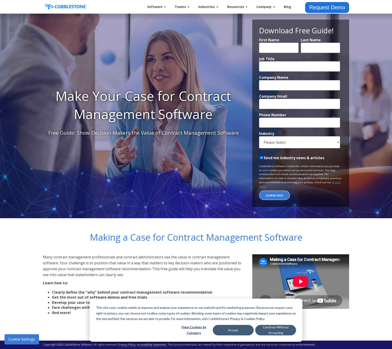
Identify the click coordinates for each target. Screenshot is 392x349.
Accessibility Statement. (152, 345)
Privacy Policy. (127, 345)
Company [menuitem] (264, 7)
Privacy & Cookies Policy (247, 319)
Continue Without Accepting (276, 330)
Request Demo (327, 7)
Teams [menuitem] (180, 7)
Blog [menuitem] (287, 7)
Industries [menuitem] (206, 7)
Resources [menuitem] (235, 7)
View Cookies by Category (193, 330)
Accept (233, 330)
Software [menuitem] (154, 7)
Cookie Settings (21, 339)
